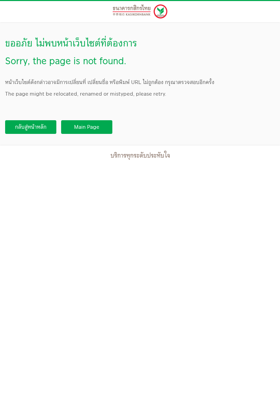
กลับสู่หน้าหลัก (30, 127)
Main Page (86, 127)
